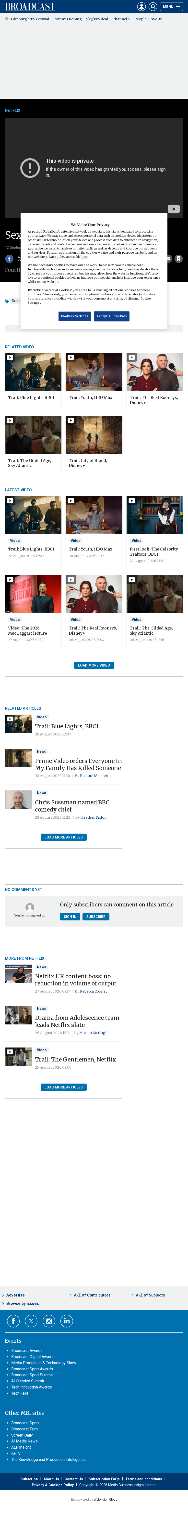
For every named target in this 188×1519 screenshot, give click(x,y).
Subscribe (96, 917)
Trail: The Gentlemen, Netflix (75, 1059)
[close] (182, 248)
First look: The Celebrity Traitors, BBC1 (154, 551)
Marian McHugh (93, 1033)
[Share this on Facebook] (9, 258)
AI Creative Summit (27, 1381)
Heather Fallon (94, 817)
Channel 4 (121, 19)
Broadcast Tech (24, 1429)
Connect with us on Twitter (31, 1321)
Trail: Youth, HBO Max (90, 397)
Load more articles (64, 837)
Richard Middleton (96, 775)
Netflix (12, 110)
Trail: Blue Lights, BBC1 (31, 397)
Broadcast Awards (27, 1350)
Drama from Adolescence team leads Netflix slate (77, 1021)
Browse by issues (22, 1303)
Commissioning (67, 19)
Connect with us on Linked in (66, 1321)
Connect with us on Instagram (49, 1321)
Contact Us (74, 1479)
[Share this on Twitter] (19, 258)
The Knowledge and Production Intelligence (48, 1459)
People (140, 19)
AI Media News (24, 1441)
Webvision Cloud (106, 1499)
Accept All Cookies (112, 316)
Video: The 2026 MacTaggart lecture (27, 630)
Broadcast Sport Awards (32, 1369)
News (41, 751)
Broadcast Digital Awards (33, 1356)
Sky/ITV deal (97, 19)
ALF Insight (21, 1447)
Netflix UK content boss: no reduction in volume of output (76, 980)
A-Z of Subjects (150, 1295)
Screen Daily (22, 1435)
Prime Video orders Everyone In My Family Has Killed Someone (78, 765)
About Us (51, 1479)
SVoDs (156, 19)
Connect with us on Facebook (13, 1321)
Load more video (94, 665)
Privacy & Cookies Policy (53, 1485)
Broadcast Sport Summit (32, 1375)
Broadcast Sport (25, 1423)
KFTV (16, 1453)
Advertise (15, 1295)
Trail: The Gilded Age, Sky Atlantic (29, 463)
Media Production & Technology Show (43, 1363)
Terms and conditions (143, 1479)
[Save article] (178, 258)
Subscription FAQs (104, 1479)
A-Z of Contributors (92, 1295)
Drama (17, 301)
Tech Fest (19, 1393)
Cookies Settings (75, 316)
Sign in (70, 917)
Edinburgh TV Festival (30, 19)
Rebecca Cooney (93, 991)
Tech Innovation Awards (31, 1387)
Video (15, 541)
